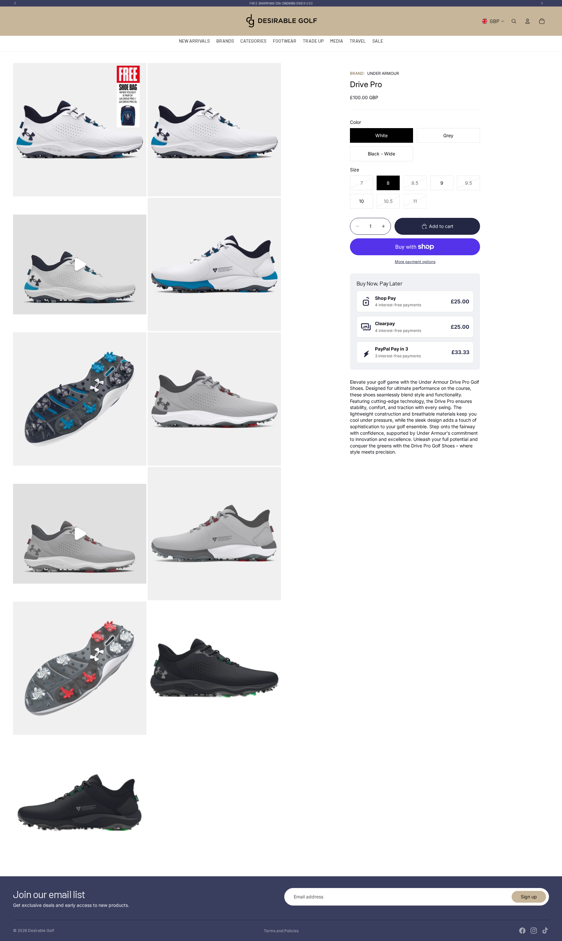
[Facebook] (522, 930)
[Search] (514, 21)
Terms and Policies (281, 930)
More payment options (415, 261)
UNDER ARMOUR (383, 73)
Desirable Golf (41, 930)
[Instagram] (534, 930)
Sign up (529, 896)
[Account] (527, 21)
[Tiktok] (545, 930)
